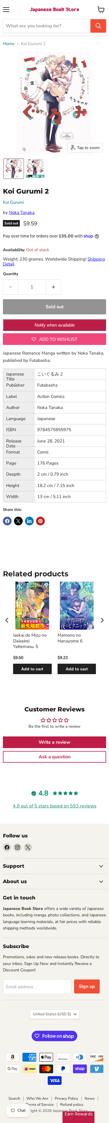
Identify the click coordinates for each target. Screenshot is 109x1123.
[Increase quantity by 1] (53, 287)
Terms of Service (40, 1104)
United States (52, 1014)
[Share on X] (18, 521)
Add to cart (32, 669)
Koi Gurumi (13, 202)
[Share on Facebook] (7, 521)
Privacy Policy (66, 1098)
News (89, 1098)
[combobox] (46, 26)
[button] (14, 168)
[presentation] (7, 620)
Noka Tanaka (22, 212)
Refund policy (71, 1104)
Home (9, 43)
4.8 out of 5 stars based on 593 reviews (55, 806)
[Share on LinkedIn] (29, 521)
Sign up (87, 986)
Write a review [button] (54, 742)
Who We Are (37, 1098)
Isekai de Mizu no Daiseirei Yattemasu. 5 (30, 641)
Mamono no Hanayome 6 (70, 638)
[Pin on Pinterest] (40, 521)
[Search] (98, 26)
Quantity (10, 274)
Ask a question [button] (55, 757)
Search (14, 1098)
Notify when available (55, 325)
